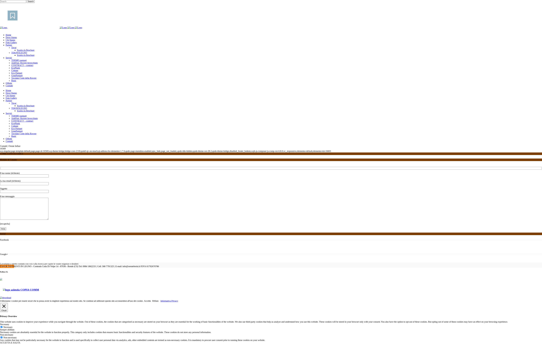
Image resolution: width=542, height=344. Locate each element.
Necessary (8, 327)
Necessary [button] (4, 324)
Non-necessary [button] (6, 335)
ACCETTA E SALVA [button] (10, 342)
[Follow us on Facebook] (3, 281)
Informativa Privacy (169, 301)
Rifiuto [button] (155, 301)
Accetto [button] (147, 301)
